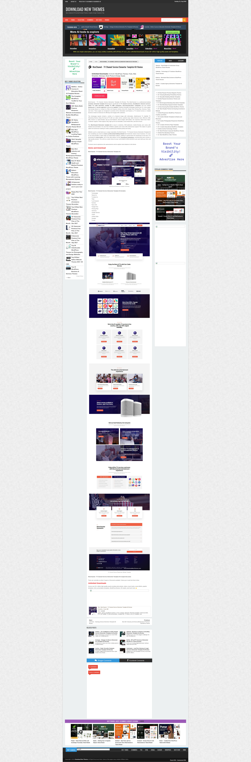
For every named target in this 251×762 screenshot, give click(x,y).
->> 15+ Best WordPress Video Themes (166, 134)
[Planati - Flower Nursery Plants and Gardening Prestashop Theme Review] (81, 738)
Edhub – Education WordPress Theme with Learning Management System (73, 175)
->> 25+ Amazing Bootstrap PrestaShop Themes (168, 95)
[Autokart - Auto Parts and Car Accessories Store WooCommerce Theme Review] (125, 738)
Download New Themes (85, 9)
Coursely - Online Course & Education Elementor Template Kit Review (96, 27)
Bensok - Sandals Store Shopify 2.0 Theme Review (170, 217)
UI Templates (136, 614)
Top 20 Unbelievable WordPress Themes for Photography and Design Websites (74, 250)
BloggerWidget (79, 276)
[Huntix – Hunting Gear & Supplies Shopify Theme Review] (103, 738)
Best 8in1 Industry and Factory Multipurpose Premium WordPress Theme (73, 153)
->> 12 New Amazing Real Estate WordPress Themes (170, 107)
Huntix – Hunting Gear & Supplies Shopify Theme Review (101, 742)
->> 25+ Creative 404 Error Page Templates (167, 124)
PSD (141, 750)
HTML (146, 750)
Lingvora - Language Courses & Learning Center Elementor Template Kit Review (143, 27)
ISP (101, 614)
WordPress (168, 750)
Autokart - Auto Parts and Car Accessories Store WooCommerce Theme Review (124, 742)
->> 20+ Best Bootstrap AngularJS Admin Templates (169, 105)
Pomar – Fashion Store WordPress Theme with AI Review (170, 201)
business (113, 612)
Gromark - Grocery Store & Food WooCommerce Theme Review (170, 185)
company (122, 612)
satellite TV (105, 614)
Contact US (73, 1)
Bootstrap (177, 750)
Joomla (153, 750)
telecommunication (112, 614)
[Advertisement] (170, 316)
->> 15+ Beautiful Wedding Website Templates (168, 97)
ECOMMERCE (90, 20)
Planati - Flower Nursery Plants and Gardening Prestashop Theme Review (80, 742)
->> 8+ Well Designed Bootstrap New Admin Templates (170, 103)
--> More (68, 277)
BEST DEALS (99, 20)
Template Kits (121, 614)
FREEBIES (107, 20)
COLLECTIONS (81, 20)
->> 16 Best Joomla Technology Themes (166, 129)
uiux (96, 61)
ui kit (131, 614)
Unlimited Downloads (97, 583)
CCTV (117, 612)
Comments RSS (181, 760)
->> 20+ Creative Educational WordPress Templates (169, 127)
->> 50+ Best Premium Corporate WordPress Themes (170, 131)
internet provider (144, 612)
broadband (108, 612)
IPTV (99, 614)
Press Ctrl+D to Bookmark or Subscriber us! (90, 1)
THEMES (73, 20)
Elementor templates (135, 612)
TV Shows (127, 614)
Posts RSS (173, 760)
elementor (127, 612)
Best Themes (125, 750)
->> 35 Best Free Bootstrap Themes (165, 133)
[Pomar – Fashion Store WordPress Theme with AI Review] (169, 738)
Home (66, 1)
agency (103, 612)
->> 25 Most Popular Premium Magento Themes (168, 93)
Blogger (160, 750)
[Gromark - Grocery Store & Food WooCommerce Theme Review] (147, 738)
